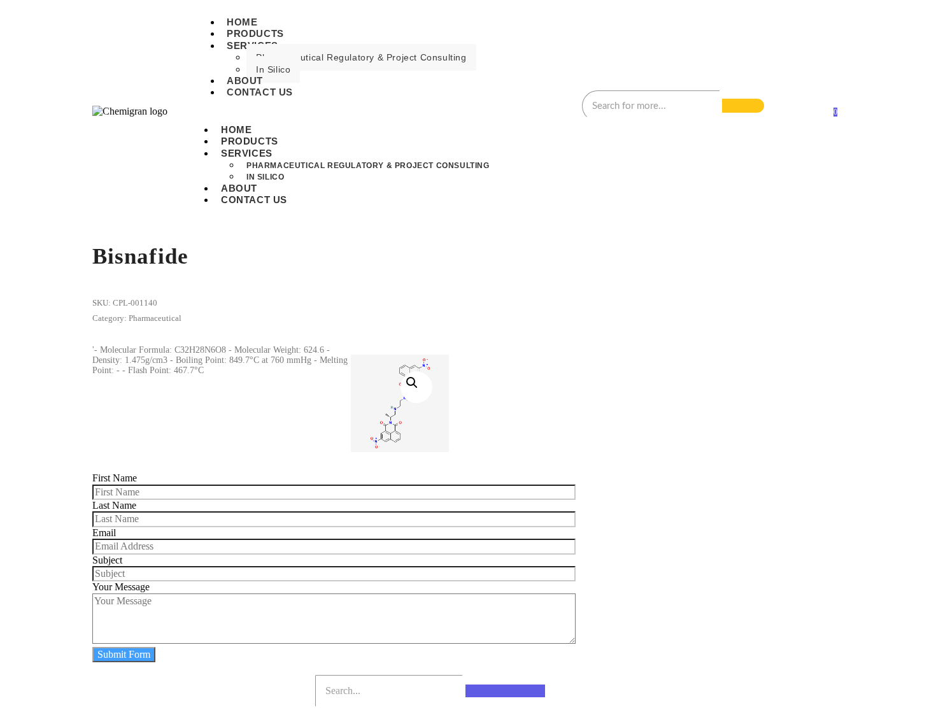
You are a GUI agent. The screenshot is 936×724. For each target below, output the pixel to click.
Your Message (121, 586)
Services (247, 153)
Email (104, 532)
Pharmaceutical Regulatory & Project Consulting (361, 57)
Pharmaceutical (155, 318)
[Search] (743, 106)
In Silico (273, 69)
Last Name (114, 505)
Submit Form (123, 654)
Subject (107, 560)
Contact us (260, 92)
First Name (114, 477)
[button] (416, 387)
